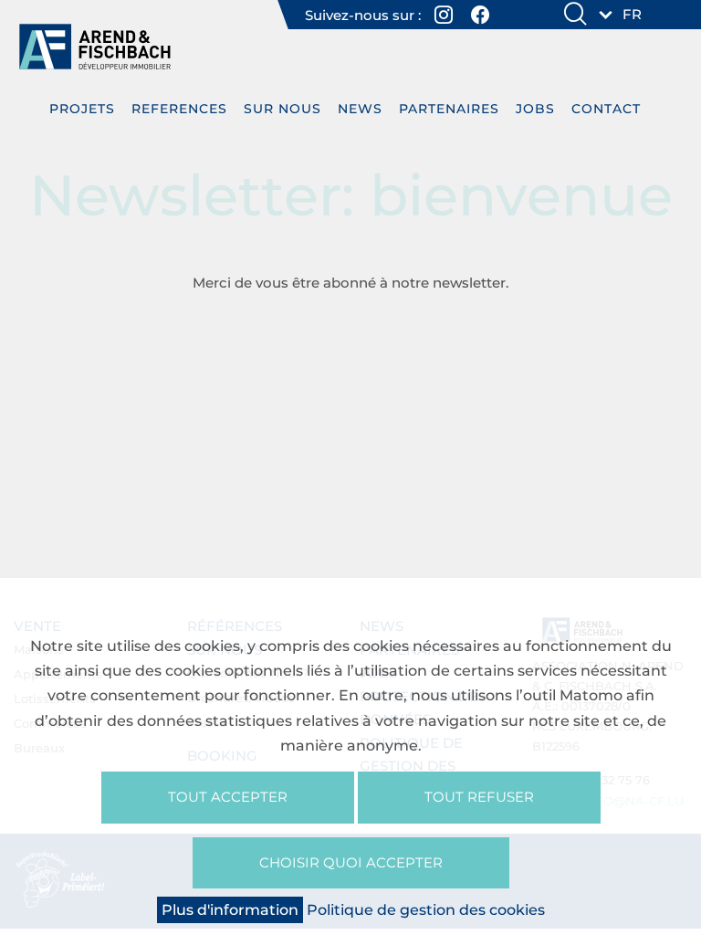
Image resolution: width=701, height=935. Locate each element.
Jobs (535, 108)
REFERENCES (179, 108)
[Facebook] (481, 14)
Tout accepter (228, 796)
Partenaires (449, 108)
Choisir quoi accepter (351, 862)
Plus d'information (230, 910)
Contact (606, 108)
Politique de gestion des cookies (426, 910)
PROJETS (82, 108)
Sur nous (282, 108)
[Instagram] (444, 14)
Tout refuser (479, 796)
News (360, 108)
